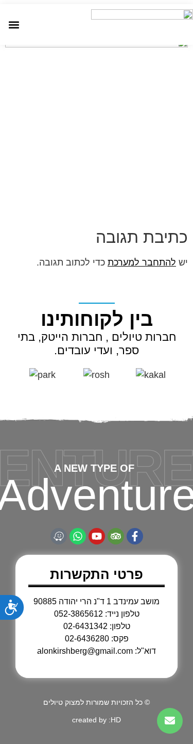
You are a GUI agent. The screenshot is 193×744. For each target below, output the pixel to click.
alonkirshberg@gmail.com (85, 651)
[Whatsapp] (77, 536)
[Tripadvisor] (116, 536)
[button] (13, 24)
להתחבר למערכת (142, 262)
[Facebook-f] (135, 536)
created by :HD (96, 720)
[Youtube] (97, 536)
